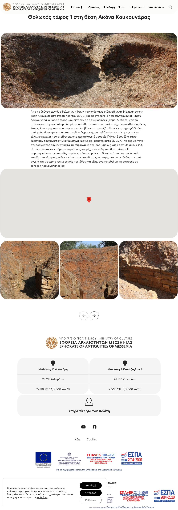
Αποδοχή (90, 485)
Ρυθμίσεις (90, 500)
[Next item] (94, 316)
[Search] (170, 7)
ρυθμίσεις (42, 497)
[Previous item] (84, 316)
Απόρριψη (90, 493)
